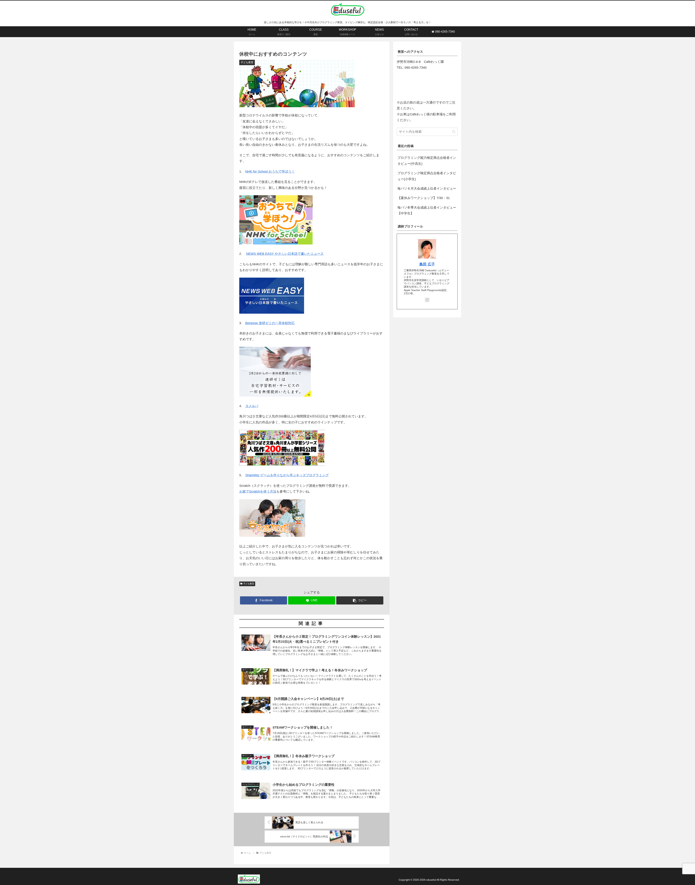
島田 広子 (427, 264)
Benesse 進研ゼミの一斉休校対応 (270, 323)
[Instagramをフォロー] (427, 300)
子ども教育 (248, 583)
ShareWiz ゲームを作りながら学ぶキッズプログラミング (287, 475)
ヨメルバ (251, 406)
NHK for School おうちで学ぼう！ (270, 171)
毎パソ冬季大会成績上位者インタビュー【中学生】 (426, 210)
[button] (359, 600)
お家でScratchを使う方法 (257, 491)
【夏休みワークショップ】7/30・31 (423, 198)
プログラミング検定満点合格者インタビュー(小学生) (426, 176)
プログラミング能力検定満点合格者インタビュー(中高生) (426, 160)
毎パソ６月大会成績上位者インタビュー (426, 188)
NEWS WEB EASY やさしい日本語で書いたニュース (285, 254)
